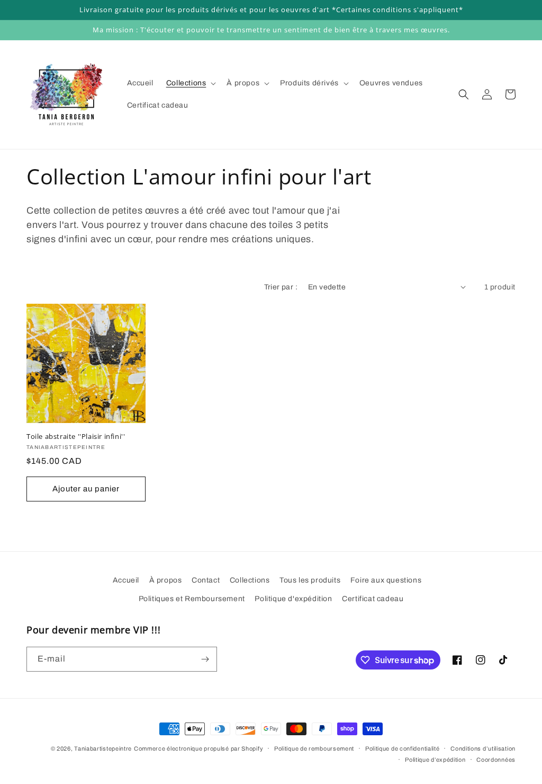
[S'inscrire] (204, 659)
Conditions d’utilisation (483, 748)
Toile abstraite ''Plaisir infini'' (75, 436)
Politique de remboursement (314, 748)
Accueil (126, 580)
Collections (250, 580)
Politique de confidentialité (402, 748)
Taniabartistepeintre (103, 748)
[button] (190, 83)
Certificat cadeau (372, 599)
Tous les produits (309, 580)
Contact (206, 580)
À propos (165, 580)
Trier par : (280, 287)
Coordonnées (496, 759)
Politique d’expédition (435, 759)
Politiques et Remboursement (192, 599)
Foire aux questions (385, 580)
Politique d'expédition (293, 599)
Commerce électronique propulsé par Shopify (198, 748)
